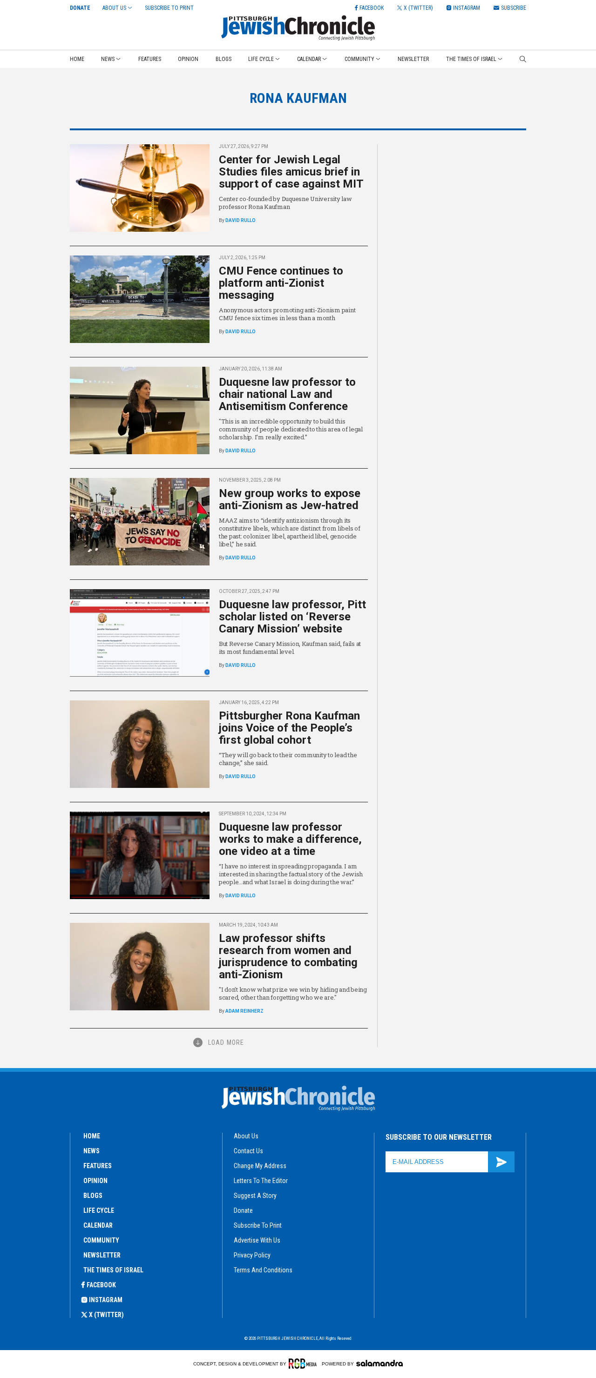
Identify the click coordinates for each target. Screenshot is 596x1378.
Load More (226, 1042)
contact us (248, 1151)
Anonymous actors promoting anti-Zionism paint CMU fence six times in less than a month (287, 314)
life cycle (98, 1210)
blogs (92, 1195)
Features (149, 59)
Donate (80, 8)
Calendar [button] (309, 59)
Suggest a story (255, 1195)
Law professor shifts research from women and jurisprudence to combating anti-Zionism (288, 956)
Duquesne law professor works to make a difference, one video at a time (290, 839)
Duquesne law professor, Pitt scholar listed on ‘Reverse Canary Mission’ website (292, 616)
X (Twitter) (106, 1314)
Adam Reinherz (244, 1011)
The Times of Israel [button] (471, 59)
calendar (98, 1225)
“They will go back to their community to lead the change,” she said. (288, 759)
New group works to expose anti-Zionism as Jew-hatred (289, 499)
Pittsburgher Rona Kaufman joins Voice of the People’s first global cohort (289, 727)
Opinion (188, 59)
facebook (101, 1285)
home (91, 1136)
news (91, 1151)
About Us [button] (114, 8)
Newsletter (413, 59)
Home (77, 59)
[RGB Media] (304, 1363)
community (101, 1240)
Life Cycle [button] (261, 59)
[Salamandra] (379, 1363)
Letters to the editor (261, 1180)
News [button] (108, 59)
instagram (105, 1300)
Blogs (223, 59)
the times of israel (113, 1270)
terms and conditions (263, 1270)
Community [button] (359, 59)
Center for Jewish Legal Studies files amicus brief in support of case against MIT (291, 171)
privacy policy (252, 1255)
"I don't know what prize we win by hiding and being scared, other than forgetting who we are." (293, 993)
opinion (95, 1180)
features (97, 1166)
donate (243, 1210)
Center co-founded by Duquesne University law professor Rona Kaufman (285, 203)
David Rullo (240, 220)
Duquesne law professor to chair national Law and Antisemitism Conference (287, 394)
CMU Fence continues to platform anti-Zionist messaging (281, 283)
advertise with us (257, 1240)
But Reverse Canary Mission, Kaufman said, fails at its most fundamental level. (290, 647)
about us (246, 1136)
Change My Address (260, 1166)
